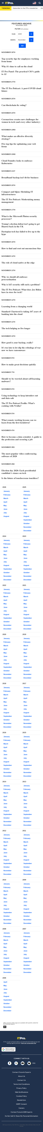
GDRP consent (21, 1104)
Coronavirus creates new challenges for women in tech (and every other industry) (21, 121)
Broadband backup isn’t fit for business (20, 177)
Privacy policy (21, 1088)
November (27, 527)
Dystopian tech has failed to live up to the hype (21, 233)
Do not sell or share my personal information (21, 1116)
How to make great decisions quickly (19, 364)
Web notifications (21, 1092)
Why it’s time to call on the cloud (17, 66)
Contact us (21, 1080)
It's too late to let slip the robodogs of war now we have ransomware (21, 349)
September (28, 520)
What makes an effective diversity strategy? (17, 137)
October (27, 523)
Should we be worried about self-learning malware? (21, 380)
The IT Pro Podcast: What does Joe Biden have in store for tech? (21, 291)
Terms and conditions (21, 1084)
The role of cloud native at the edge (18, 262)
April (5, 502)
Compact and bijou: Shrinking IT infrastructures (17, 193)
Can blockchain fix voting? (14, 105)
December (27, 531)
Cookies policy (21, 1096)
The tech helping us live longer (16, 328)
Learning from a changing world (17, 306)
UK (5, 1027)
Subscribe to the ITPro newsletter (25, 8)
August (6, 516)
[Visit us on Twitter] (16, 1063)
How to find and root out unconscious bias (21, 248)
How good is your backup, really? (17, 342)
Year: (14, 34)
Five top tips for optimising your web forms (19, 145)
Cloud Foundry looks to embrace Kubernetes (17, 162)
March (6, 498)
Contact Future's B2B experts (21, 1112)
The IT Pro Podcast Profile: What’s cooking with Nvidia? (18, 404)
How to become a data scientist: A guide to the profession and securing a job (22, 438)
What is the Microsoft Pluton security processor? (19, 217)
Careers (21, 1108)
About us (21, 1076)
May (5, 505)
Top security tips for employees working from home (20, 60)
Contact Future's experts (21, 1072)
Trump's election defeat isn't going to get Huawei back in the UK (21, 225)
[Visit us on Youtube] (22, 1063)
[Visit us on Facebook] (9, 1063)
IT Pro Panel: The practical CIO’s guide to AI (21, 73)
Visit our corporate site (28, 1043)
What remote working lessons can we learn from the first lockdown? (19, 421)
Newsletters (21, 1100)
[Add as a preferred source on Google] (9, 1049)
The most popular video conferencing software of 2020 (19, 455)
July (5, 513)
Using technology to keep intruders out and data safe (20, 397)
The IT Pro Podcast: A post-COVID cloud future (21, 89)
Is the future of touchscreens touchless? (20, 478)
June (5, 509)
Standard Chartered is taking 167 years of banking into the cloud (21, 313)
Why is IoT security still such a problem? (21, 284)
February (7, 495)
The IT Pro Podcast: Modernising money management (21, 201)
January (7, 491)
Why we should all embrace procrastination (14, 278)
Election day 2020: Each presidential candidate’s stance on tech (19, 472)
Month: (13, 40)
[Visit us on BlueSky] (28, 1063)
